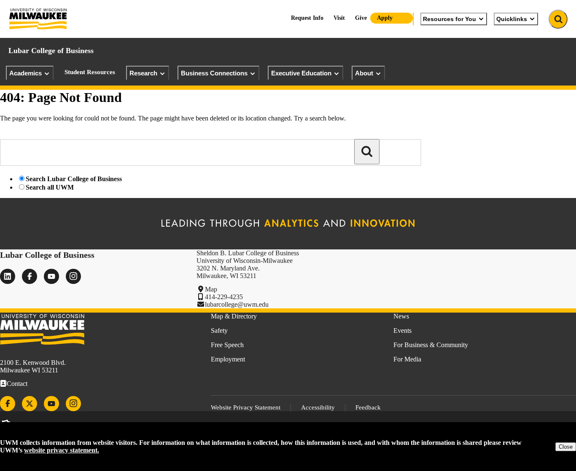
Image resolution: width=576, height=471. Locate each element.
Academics (25, 73)
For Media (407, 359)
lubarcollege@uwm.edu (237, 304)
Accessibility (318, 407)
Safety (219, 330)
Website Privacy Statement (245, 407)
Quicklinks (511, 19)
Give (361, 18)
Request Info (307, 18)
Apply (385, 18)
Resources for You (449, 19)
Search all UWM (50, 187)
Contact (17, 383)
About (364, 73)
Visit (339, 18)
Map (211, 289)
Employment (228, 359)
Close (566, 447)
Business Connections (214, 73)
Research (143, 73)
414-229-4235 (224, 296)
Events (402, 330)
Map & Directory (234, 316)
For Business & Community (430, 344)
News (401, 316)
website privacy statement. (61, 450)
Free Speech (227, 344)
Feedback (368, 407)
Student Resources (90, 72)
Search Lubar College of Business (74, 178)
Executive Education (301, 73)
